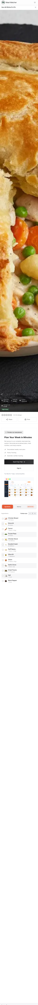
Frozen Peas (12, 533)
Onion (10, 559)
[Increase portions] (35, 513)
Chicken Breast (13, 518)
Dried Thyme (12, 570)
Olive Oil (11, 554)
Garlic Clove (12, 565)
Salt (9, 575)
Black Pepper (12, 580)
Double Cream (13, 544)
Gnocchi (11, 523)
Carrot (10, 528)
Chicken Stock (13, 539)
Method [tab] (19, 506)
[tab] (30, 507)
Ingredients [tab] (8, 506)
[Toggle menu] (35, 2)
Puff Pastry (12, 549)
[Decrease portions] (30, 513)
